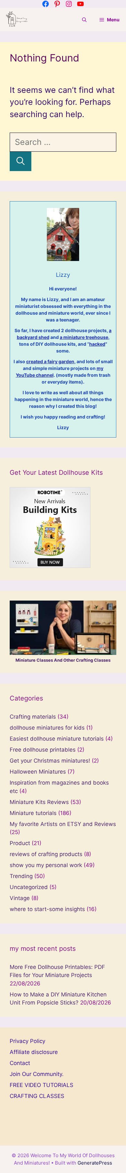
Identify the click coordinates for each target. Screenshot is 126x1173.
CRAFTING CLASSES (37, 1096)
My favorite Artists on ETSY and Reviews (63, 824)
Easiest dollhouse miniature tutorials (57, 738)
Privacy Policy (27, 1041)
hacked (97, 344)
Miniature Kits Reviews (39, 802)
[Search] (20, 161)
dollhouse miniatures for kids (47, 727)
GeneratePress (95, 1163)
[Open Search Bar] (84, 19)
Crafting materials (33, 716)
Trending (21, 876)
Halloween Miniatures (38, 771)
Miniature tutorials (33, 813)
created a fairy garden (50, 361)
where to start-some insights (47, 909)
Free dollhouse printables (43, 749)
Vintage (20, 898)
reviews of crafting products (46, 854)
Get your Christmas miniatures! (50, 760)
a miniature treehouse (84, 337)
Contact (20, 1063)
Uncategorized (29, 887)
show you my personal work (46, 865)
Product (20, 843)
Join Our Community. (37, 1074)
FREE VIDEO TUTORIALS (41, 1085)
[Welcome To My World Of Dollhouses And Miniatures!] (16, 19)
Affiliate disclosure (34, 1052)
